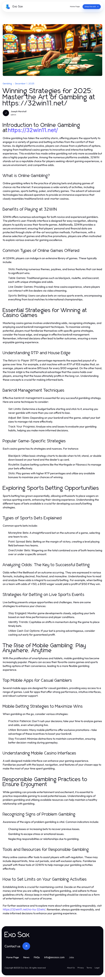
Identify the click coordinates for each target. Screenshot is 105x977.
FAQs (37, 957)
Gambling (7, 84)
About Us (71, 967)
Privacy (81, 967)
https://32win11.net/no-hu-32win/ (24, 909)
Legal (97, 967)
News (26, 957)
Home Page (12, 957)
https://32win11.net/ (33, 130)
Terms (89, 967)
